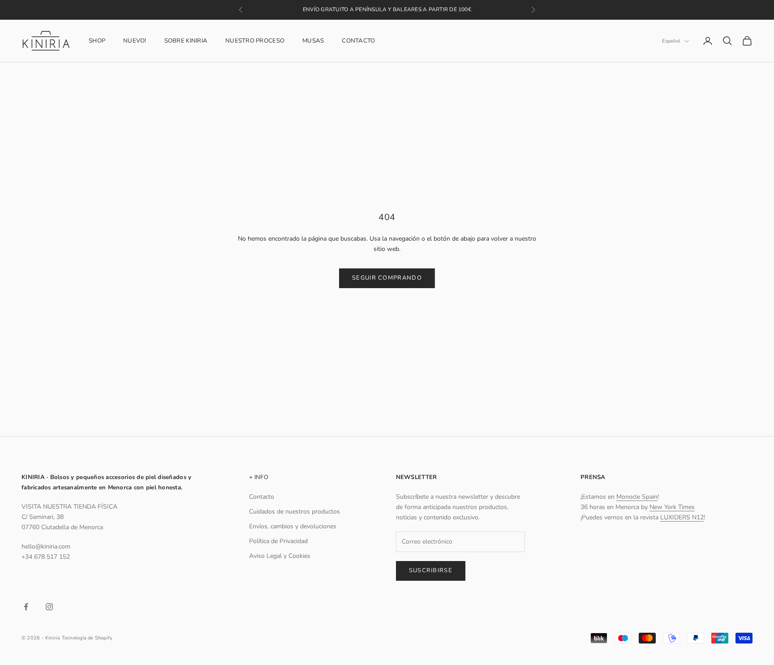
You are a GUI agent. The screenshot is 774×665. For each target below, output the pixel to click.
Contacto (261, 496)
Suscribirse (430, 570)
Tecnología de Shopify (87, 638)
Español (671, 41)
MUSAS (313, 41)
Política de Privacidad (278, 541)
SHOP (97, 41)
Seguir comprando (387, 278)
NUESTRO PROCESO (254, 41)
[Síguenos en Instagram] (49, 606)
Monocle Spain (637, 496)
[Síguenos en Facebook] (26, 606)
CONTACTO (358, 41)
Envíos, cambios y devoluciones (292, 526)
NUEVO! (134, 41)
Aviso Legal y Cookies (279, 556)
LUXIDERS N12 (682, 517)
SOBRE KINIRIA (185, 41)
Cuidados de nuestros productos (294, 511)
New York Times (672, 507)
